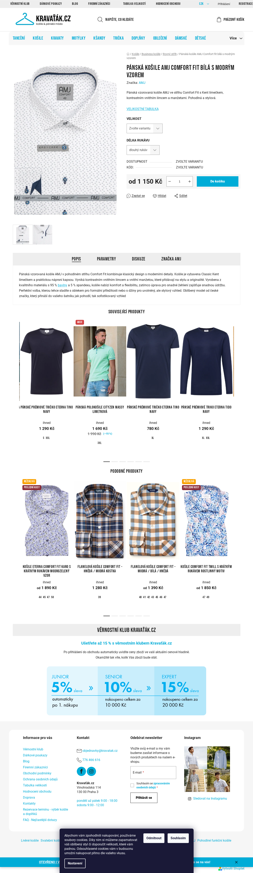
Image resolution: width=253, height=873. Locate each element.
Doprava (29, 797)
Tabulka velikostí (134, 4)
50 (52, 597)
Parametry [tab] (106, 259)
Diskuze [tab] (138, 259)
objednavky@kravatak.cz (100, 751)
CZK (201, 4)
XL (153, 438)
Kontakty (29, 803)
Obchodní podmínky (37, 773)
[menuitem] (19, 38)
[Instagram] (91, 771)
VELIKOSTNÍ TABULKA (143, 109)
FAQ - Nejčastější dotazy (40, 820)
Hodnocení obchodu (168, 4)
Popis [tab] (76, 259)
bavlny (62, 285)
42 (148, 597)
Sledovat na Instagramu (210, 798)
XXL (48, 438)
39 (99, 597)
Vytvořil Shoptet (233, 868)
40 (140, 597)
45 (44, 597)
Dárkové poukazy (51, 4)
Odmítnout (153, 838)
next (237, 365)
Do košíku (217, 181)
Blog (75, 4)
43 (152, 597)
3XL (99, 443)
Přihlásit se (144, 798)
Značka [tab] (171, 259)
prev (16, 365)
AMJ (142, 83)
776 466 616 (91, 760)
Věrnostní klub (20, 4)
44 (40, 597)
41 (144, 597)
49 (208, 597)
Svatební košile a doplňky (59, 840)
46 (161, 597)
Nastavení (75, 863)
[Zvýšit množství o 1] (190, 181)
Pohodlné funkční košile (214, 840)
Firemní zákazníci (99, 4)
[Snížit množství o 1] (170, 181)
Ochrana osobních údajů (40, 779)
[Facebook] (81, 771)
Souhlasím (178, 838)
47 (48, 597)
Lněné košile (30, 840)
